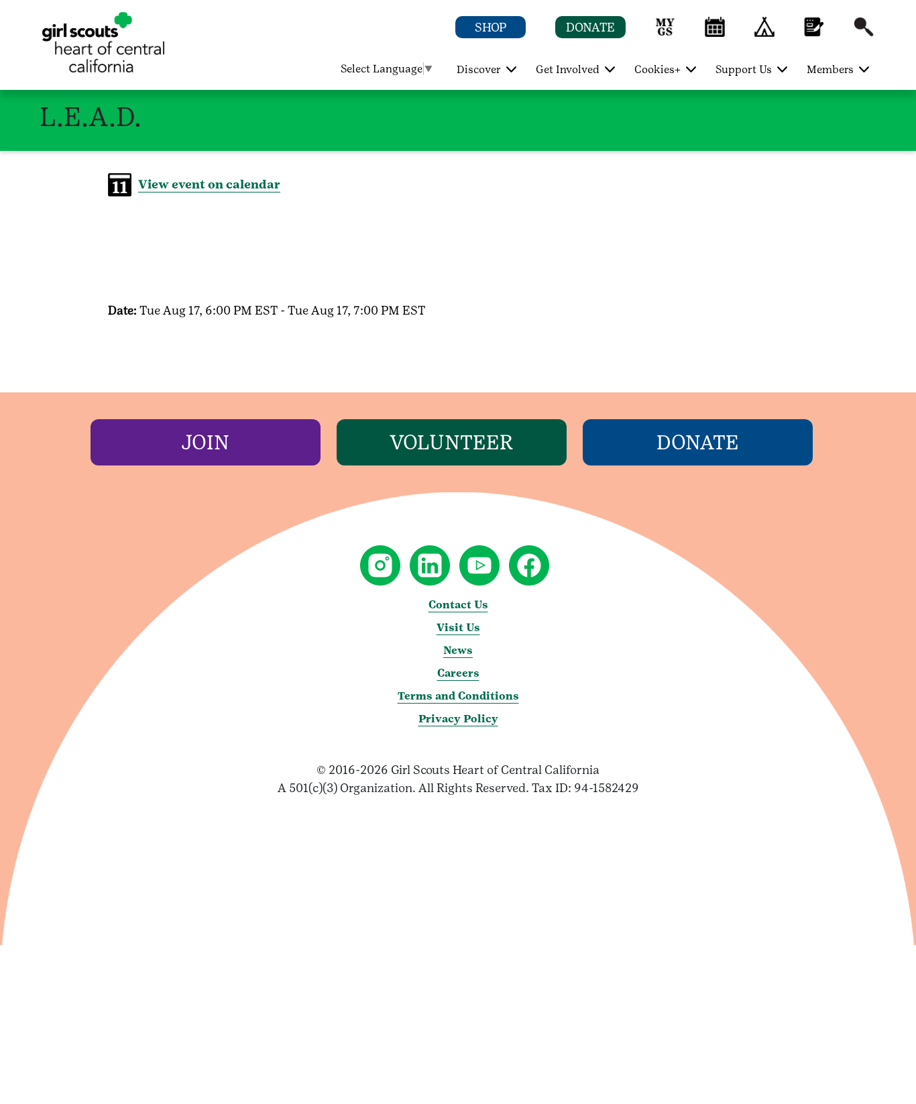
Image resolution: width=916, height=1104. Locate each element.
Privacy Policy (458, 718)
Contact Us (458, 604)
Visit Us (458, 627)
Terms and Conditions (458, 695)
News (458, 650)
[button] (665, 33)
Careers (458, 673)
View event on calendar (209, 184)
